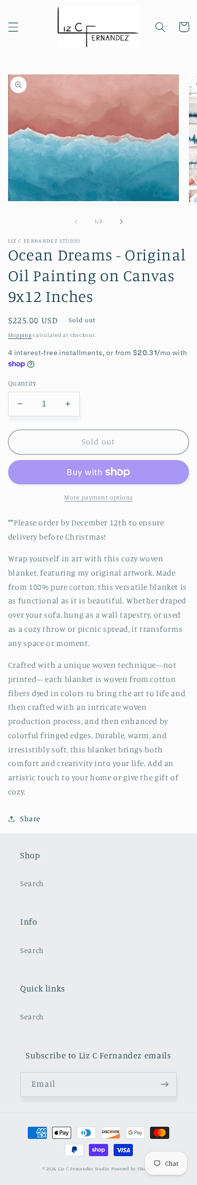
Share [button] (30, 818)
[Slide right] (121, 221)
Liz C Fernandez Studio (84, 1168)
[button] (13, 27)
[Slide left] (76, 221)
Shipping (20, 335)
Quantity (22, 383)
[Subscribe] (164, 1084)
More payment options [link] (98, 497)
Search (32, 883)
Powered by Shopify (133, 1168)
